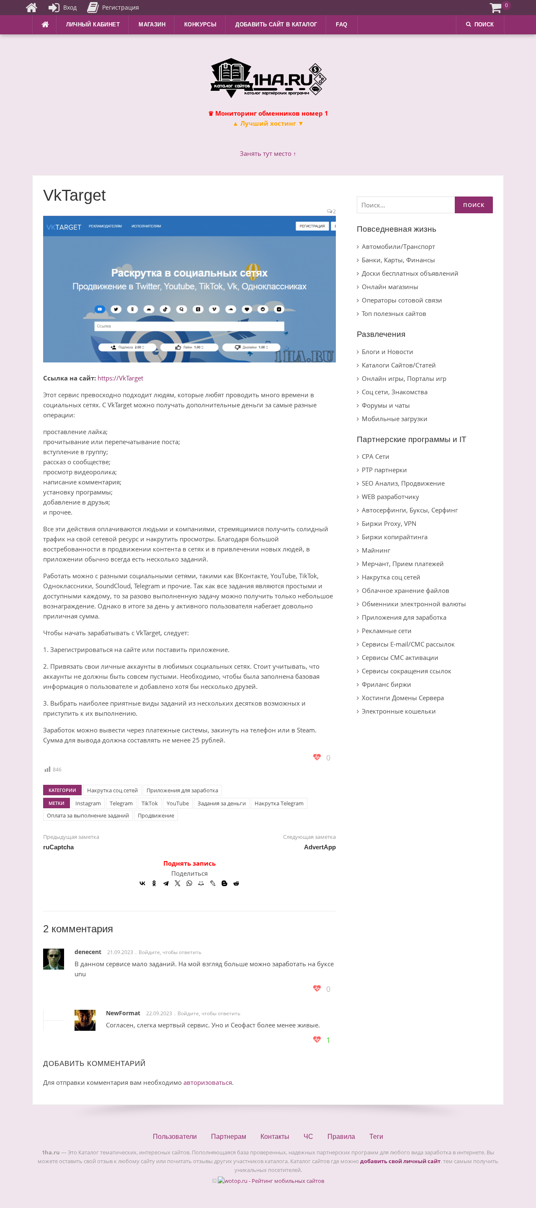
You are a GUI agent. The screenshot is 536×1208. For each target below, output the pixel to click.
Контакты (274, 1136)
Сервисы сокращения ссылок (406, 671)
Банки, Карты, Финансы (398, 260)
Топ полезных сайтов (394, 313)
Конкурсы (200, 24)
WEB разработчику (390, 496)
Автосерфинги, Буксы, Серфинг (410, 510)
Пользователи (175, 1136)
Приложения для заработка (182, 790)
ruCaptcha (58, 847)
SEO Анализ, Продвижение (403, 483)
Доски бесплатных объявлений (410, 273)
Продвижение (156, 815)
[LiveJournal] (213, 883)
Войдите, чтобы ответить (170, 952)
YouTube (178, 803)
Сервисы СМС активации (400, 657)
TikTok (150, 803)
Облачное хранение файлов (405, 590)
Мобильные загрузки (395, 418)
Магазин (152, 24)
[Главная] (31, 7)
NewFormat (123, 1013)
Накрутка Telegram (279, 803)
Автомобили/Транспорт (398, 246)
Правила (341, 1136)
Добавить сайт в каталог (276, 24)
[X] (178, 883)
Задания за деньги (222, 803)
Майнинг (376, 550)
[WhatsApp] (189, 883)
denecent (88, 952)
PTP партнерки (384, 470)
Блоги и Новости (387, 351)
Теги (376, 1136)
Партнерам (228, 1136)
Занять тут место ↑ (268, 153)
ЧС (308, 1136)
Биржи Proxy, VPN (389, 523)
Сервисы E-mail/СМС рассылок (408, 644)
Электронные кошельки (399, 711)
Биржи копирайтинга (395, 537)
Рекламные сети (387, 630)
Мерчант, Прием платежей (403, 563)
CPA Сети (375, 456)
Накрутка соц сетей (112, 790)
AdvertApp (320, 847)
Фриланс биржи (386, 684)
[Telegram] (166, 883)
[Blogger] (224, 883)
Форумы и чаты (386, 405)
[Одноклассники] (154, 883)
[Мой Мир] (201, 883)
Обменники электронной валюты (414, 604)
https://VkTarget (120, 378)
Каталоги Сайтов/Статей (399, 365)
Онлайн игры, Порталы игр (404, 378)
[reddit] (236, 883)
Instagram (88, 803)
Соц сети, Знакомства (395, 392)
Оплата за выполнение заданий (88, 815)
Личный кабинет (93, 24)
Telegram (121, 803)
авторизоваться (207, 1082)
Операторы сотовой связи (402, 300)
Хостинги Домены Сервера (403, 697)
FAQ (341, 24)
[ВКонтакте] (142, 883)
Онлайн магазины (390, 286)
